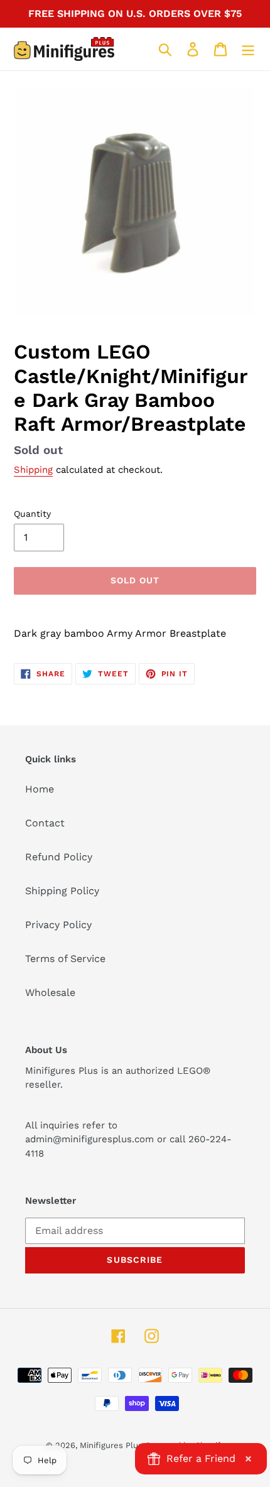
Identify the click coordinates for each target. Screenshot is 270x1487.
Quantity (32, 514)
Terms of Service (65, 959)
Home (39, 789)
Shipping (33, 469)
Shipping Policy (62, 891)
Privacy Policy (58, 925)
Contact (45, 823)
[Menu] (248, 49)
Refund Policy (58, 857)
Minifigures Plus (111, 1445)
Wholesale (50, 992)
